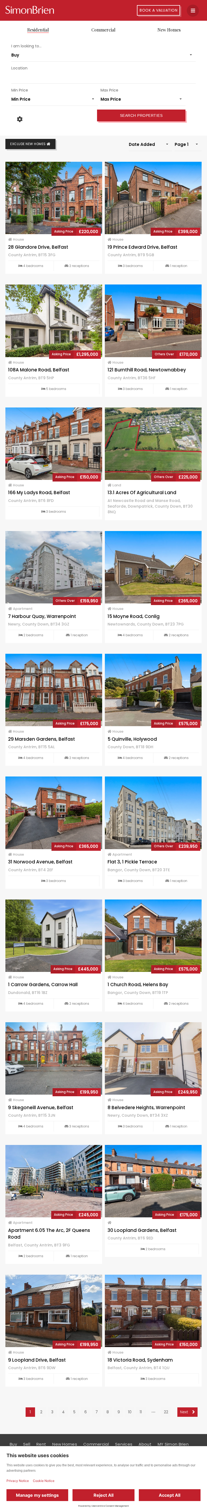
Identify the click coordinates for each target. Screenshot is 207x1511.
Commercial (103, 30)
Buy (13, 1444)
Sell (26, 1444)
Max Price (109, 90)
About (145, 1444)
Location (19, 68)
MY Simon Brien (173, 1444)
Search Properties (141, 115)
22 (166, 1412)
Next (184, 1412)
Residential (38, 30)
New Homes (169, 30)
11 (141, 1412)
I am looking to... (26, 46)
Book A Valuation (158, 10)
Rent (41, 1444)
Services (123, 1444)
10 (130, 1412)
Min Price (19, 90)
